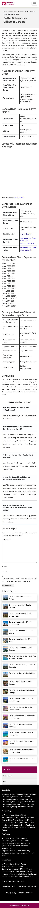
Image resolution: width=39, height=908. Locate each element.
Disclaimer (32, 886)
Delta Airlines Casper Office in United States (20, 614)
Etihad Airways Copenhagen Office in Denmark (19, 802)
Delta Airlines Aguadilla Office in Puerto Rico (21, 734)
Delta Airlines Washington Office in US (22, 759)
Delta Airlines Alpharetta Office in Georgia (21, 691)
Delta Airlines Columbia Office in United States (21, 700)
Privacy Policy (11, 893)
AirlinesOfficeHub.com (16, 881)
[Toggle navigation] (34, 3)
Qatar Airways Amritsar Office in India (16, 843)
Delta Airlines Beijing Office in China (22, 673)
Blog (13, 886)
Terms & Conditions (25, 893)
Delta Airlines (19, 197)
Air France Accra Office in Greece (14, 838)
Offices (21, 12)
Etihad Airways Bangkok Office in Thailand (17, 807)
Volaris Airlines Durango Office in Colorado (18, 817)
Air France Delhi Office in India (13, 866)
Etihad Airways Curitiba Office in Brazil (16, 797)
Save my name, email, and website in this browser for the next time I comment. (19, 579)
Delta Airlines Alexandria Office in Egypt (21, 640)
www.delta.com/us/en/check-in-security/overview (28, 240)
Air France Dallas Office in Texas (14, 864)
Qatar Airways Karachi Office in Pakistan (17, 871)
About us (6, 886)
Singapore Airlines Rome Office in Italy (16, 851)
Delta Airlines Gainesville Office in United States (21, 708)
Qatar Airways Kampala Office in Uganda (17, 869)
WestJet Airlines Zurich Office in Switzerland (18, 876)
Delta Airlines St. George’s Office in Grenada (22, 665)
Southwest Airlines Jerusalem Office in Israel (18, 825)
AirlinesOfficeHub (10, 12)
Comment (6, 539)
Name (4, 567)
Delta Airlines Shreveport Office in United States (22, 717)
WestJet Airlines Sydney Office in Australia (18, 822)
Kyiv (4, 782)
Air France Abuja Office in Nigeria (14, 815)
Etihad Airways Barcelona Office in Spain (17, 799)
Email (4, 571)
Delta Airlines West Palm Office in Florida (21, 742)
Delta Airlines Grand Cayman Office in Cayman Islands (22, 657)
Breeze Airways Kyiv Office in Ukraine (20, 606)
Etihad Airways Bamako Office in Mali (15, 841)
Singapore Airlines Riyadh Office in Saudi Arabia (19, 874)
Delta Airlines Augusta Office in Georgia (20, 648)
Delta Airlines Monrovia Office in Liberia (21, 631)
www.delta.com (26, 234)
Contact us (22, 886)
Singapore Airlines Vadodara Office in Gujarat (19, 794)
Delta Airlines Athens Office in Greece (20, 683)
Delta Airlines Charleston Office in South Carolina (21, 751)
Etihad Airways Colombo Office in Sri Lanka (18, 804)
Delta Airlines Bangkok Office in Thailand (20, 725)
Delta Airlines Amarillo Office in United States (20, 623)
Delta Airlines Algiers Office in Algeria (20, 597)
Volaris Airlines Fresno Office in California (17, 820)
